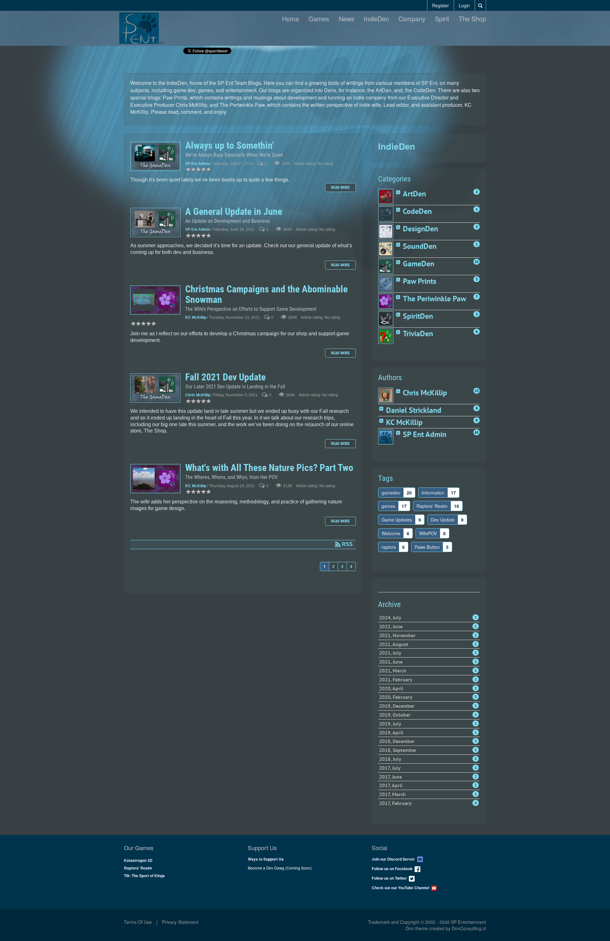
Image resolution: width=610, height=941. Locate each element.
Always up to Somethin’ (155, 156)
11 (476, 261)
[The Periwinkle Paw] (386, 301)
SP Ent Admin (197, 163)
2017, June (428, 777)
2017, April (428, 785)
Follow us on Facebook (393, 868)
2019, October (428, 715)
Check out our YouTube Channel (401, 887)
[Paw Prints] (386, 283)
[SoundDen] (386, 248)
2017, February (428, 803)
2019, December (428, 706)
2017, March (428, 794)
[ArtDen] (386, 196)
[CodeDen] (386, 214)
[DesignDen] (386, 231)
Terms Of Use (138, 922)
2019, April (428, 732)
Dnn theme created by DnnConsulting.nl (446, 928)
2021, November (428, 635)
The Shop (472, 18)
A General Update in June (155, 222)
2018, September (428, 750)
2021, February (428, 679)
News (346, 18)
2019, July (428, 723)
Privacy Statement (180, 922)
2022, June (428, 626)
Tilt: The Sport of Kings (144, 875)
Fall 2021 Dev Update (155, 388)
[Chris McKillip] (386, 395)
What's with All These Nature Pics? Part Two (155, 478)
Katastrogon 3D (138, 860)
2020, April (428, 688)
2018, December (428, 741)
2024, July (428, 617)
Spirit (442, 18)
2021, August (428, 644)
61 (476, 432)
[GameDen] (386, 266)
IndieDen (376, 18)
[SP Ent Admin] (386, 437)
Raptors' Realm (138, 868)
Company (411, 18)
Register (440, 5)
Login (464, 5)
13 (476, 390)
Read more (340, 187)
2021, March (428, 670)
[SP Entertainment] (141, 27)
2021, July (428, 653)
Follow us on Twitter (390, 878)
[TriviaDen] (386, 336)
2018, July (428, 759)
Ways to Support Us (266, 859)
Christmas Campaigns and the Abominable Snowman (155, 300)
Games (318, 18)
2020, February (428, 697)
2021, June (428, 661)
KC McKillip (195, 318)
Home (290, 18)
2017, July (428, 768)
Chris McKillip (197, 395)
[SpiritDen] (386, 318)
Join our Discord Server (394, 859)
